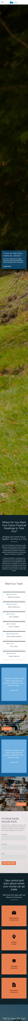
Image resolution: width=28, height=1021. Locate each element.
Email (2, 853)
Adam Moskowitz (14, 607)
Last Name (4, 844)
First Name (4, 834)
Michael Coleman (14, 597)
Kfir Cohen (14, 646)
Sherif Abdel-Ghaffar (14, 636)
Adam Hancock (14, 656)
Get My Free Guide (8, 863)
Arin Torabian (14, 617)
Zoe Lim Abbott (14, 626)
